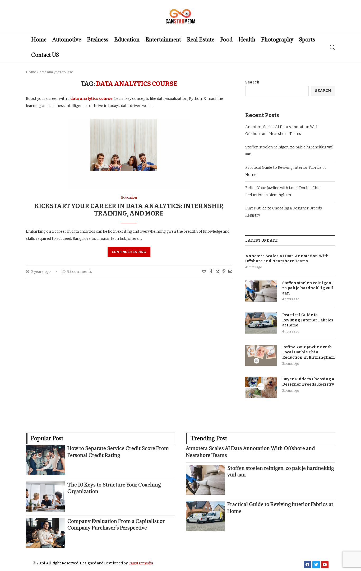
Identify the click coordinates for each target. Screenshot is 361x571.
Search (252, 82)
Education (127, 39)
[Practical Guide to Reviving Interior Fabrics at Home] (261, 323)
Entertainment (163, 39)
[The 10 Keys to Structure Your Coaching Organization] (45, 496)
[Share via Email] (230, 271)
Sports (307, 39)
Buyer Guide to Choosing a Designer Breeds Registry (308, 382)
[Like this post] (204, 272)
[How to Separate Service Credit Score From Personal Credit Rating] (45, 460)
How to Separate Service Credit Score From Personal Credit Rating (118, 451)
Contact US (45, 55)
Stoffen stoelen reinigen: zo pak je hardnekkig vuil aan (308, 288)
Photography (277, 39)
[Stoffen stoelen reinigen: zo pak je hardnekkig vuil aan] (261, 291)
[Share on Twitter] (217, 271)
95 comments (79, 271)
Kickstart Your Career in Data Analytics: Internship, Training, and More (128, 209)
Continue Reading (129, 252)
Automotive (66, 39)
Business (97, 39)
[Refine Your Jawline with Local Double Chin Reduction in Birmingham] (261, 355)
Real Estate (200, 39)
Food (226, 39)
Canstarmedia (140, 563)
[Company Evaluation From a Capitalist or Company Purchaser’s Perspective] (45, 533)
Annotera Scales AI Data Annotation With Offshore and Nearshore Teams (287, 259)
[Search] (332, 47)
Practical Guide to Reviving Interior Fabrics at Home (307, 320)
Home (39, 39)
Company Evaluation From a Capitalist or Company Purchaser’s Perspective (116, 524)
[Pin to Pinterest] (224, 271)
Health (246, 39)
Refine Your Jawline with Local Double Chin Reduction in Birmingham (308, 352)
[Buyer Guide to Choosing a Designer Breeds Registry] (261, 387)
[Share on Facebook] (211, 271)
